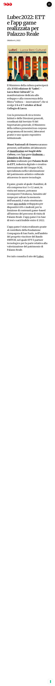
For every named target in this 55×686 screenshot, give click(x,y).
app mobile (20, 203)
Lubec (40, 256)
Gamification (17, 151)
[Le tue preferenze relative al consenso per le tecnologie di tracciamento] (50, 681)
